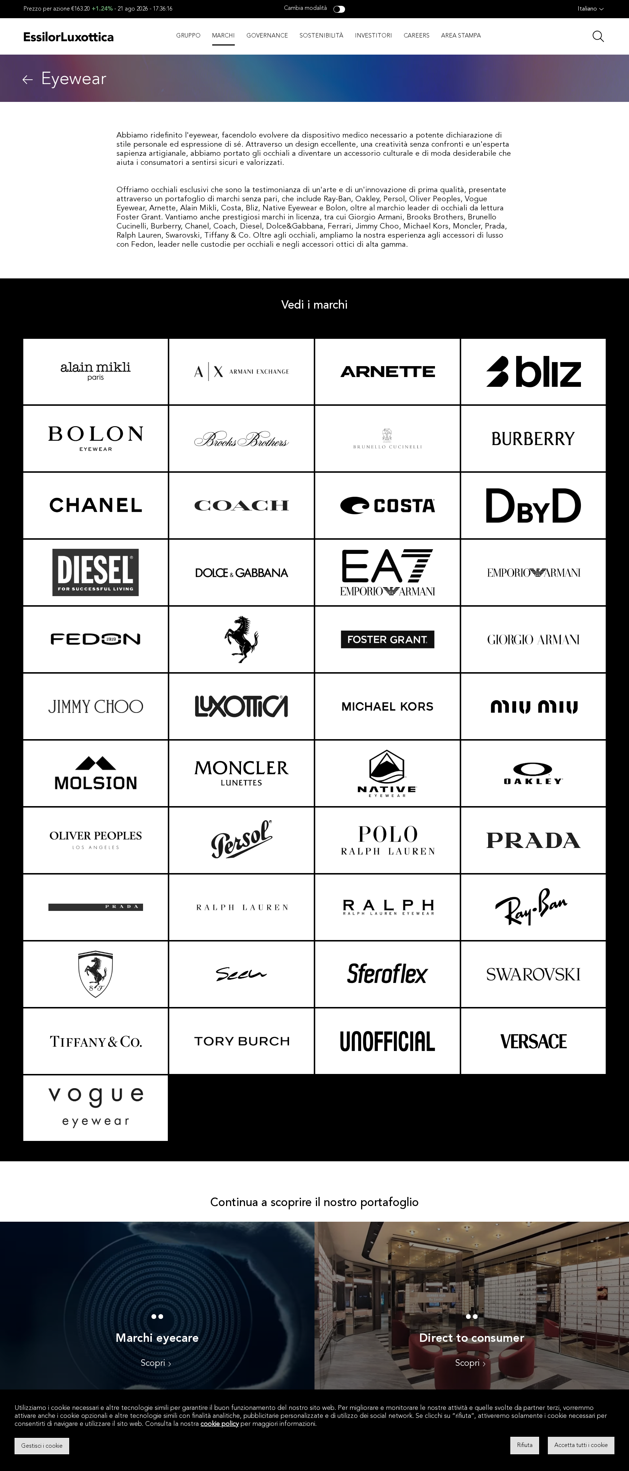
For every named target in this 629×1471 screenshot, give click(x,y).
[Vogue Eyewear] (95, 1108)
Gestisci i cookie (42, 1446)
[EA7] (387, 572)
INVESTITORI (373, 36)
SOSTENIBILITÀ (321, 36)
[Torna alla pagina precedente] (27, 79)
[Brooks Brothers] (241, 438)
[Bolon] (95, 438)
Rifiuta (525, 1445)
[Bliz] (533, 371)
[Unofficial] (387, 1041)
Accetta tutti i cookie (581, 1445)
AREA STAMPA (461, 36)
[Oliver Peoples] (95, 840)
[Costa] (387, 505)
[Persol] (241, 840)
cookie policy (220, 1424)
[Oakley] (533, 773)
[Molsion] (95, 773)
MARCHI (223, 36)
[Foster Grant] (387, 639)
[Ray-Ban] (533, 907)
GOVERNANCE (267, 36)
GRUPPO (188, 36)
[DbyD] (533, 505)
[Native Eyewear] (387, 773)
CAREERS (417, 36)
